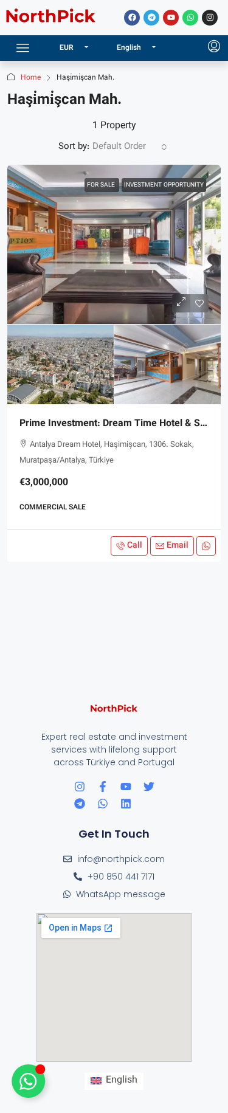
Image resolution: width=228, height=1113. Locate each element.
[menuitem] (214, 48)
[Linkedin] (125, 803)
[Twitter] (148, 786)
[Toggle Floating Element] (28, 1081)
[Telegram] (151, 18)
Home (31, 77)
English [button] (130, 48)
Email (177, 546)
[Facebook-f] (102, 786)
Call (134, 546)
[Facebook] (132, 18)
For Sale (102, 185)
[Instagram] (210, 18)
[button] (23, 48)
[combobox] (130, 147)
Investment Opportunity (164, 185)
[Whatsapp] (190, 18)
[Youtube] (171, 18)
